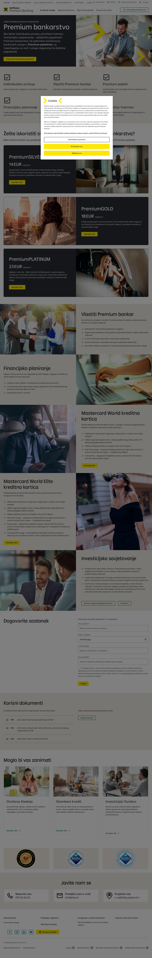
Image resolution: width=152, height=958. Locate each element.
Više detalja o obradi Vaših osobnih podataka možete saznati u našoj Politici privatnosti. (75, 133)
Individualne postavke (77, 140)
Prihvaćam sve (77, 146)
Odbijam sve (77, 153)
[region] (77, 128)
